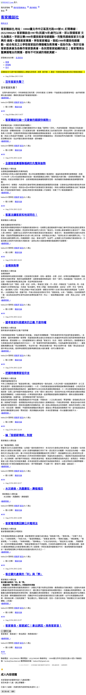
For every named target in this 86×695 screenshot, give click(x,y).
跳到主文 (4, 23)
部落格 (8, 65)
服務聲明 (64, 665)
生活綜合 (19, 58)
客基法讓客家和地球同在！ (21, 214)
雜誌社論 (18, 107)
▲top (3, 111)
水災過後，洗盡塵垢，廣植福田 (24, 488)
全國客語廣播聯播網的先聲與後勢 (25, 163)
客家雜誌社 (10, 17)
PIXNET (26, 665)
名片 (7, 67)
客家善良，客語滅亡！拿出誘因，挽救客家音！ (33, 625)
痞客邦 (16, 102)
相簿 (7, 62)
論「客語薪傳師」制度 (18, 435)
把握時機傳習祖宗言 (17, 373)
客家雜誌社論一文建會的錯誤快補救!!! (28, 119)
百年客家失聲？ (14, 81)
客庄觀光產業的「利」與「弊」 (24, 574)
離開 (12, 691)
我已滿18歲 (5, 691)
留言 (22, 102)
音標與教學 (12, 265)
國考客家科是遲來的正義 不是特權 (25, 322)
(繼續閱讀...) (6, 98)
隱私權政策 (55, 665)
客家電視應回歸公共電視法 (21, 523)
